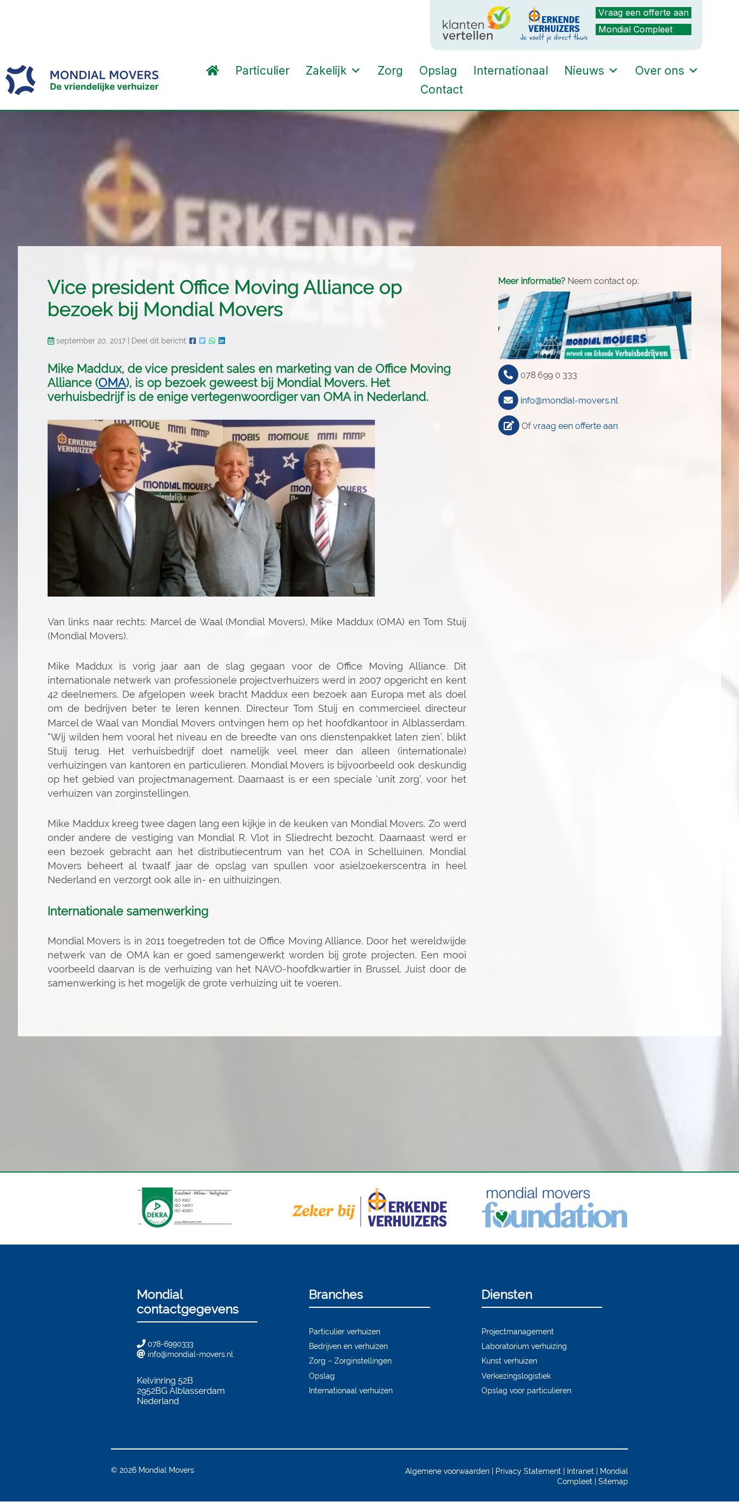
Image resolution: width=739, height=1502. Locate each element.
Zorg (390, 70)
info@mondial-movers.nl (569, 400)
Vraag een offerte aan (643, 12)
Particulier (262, 70)
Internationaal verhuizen (351, 1390)
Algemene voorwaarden (447, 1470)
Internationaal (510, 70)
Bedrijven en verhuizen (348, 1346)
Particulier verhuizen (344, 1331)
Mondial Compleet (635, 29)
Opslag (438, 70)
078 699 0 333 (548, 375)
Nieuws (584, 70)
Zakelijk (326, 70)
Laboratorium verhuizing (524, 1346)
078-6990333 (170, 1343)
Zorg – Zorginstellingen (350, 1360)
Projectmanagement (517, 1331)
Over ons (659, 70)
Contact (441, 89)
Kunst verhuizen (509, 1360)
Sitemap (613, 1481)
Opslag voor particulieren (526, 1390)
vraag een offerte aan (575, 426)
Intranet (580, 1470)
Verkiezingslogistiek (516, 1375)
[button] (482, 90)
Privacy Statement (528, 1470)
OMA (112, 382)
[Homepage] (213, 70)
